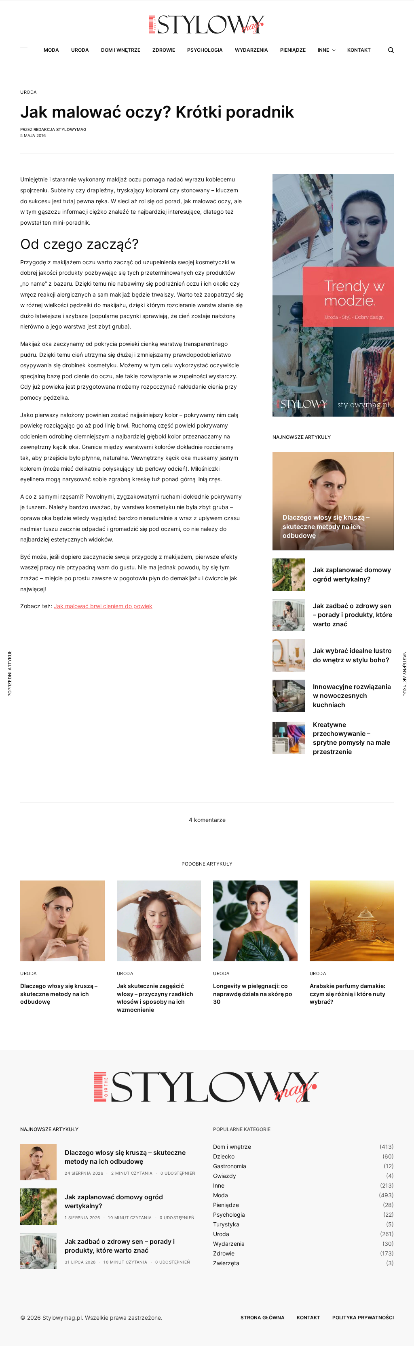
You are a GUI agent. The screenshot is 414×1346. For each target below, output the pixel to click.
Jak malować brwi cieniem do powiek (103, 605)
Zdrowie (223, 1253)
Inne (218, 1185)
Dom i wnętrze (232, 1147)
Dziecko (223, 1156)
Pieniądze (226, 1205)
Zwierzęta (226, 1263)
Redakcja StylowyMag (60, 129)
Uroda (28, 92)
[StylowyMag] (207, 24)
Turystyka (226, 1224)
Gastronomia (229, 1166)
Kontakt (308, 1317)
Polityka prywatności (363, 1317)
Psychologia (229, 1215)
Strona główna (263, 1317)
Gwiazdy (224, 1176)
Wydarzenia (229, 1244)
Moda (220, 1195)
